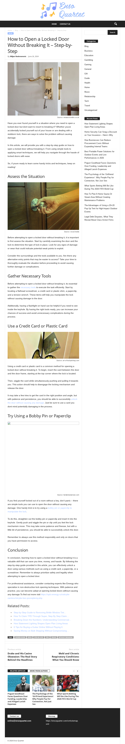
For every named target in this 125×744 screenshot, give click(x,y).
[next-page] (77, 671)
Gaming (87, 64)
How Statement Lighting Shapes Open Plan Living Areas (98, 125)
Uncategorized (90, 110)
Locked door (20, 637)
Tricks (53, 637)
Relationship (89, 96)
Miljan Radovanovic (18, 56)
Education (88, 55)
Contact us (65, 24)
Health (87, 83)
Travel (87, 105)
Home (54, 24)
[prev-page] (73, 671)
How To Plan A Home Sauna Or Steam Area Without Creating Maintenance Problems (98, 197)
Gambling (88, 60)
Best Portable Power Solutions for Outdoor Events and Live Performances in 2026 (99, 154)
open (30, 637)
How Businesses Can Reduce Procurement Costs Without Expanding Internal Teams (97, 143)
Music (87, 92)
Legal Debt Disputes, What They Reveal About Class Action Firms (99, 218)
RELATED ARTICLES (17, 671)
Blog (16, 30)
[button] (115, 24)
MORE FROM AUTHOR (39, 671)
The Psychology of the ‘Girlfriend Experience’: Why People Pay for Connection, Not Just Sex (43, 698)
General (87, 69)
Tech (86, 101)
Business (88, 51)
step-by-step (38, 637)
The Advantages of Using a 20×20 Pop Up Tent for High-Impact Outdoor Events (100, 208)
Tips (47, 637)
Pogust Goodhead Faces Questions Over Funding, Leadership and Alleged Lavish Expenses (18, 698)
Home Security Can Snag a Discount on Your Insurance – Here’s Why (100, 133)
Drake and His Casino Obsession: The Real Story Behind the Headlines (22, 656)
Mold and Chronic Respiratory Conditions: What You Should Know (65, 656)
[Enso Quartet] (62, 10)
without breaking (66, 637)
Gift (86, 74)
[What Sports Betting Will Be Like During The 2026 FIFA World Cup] (68, 683)
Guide (87, 78)
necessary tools (28, 287)
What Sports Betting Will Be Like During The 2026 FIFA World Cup (68, 696)
